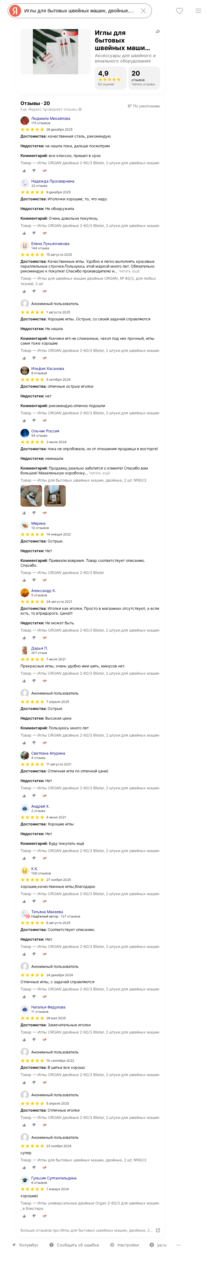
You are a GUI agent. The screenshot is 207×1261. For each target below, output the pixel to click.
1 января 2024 (57, 1189)
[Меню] (198, 10)
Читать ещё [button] (129, 271)
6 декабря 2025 (58, 192)
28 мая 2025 (56, 1018)
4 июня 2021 (56, 817)
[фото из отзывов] (31, 496)
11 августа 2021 (58, 764)
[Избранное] (179, 11)
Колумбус (29, 1245)
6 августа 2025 (58, 923)
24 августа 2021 (59, 602)
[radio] (24, 170)
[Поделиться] (158, 31)
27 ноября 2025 (58, 880)
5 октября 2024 (58, 379)
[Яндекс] (15, 11)
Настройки (128, 1245)
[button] (144, 106)
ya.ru (162, 1245)
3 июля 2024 (56, 442)
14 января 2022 (58, 534)
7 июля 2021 (56, 659)
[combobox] (78, 11)
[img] (32, 129)
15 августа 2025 (59, 255)
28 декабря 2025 (59, 129)
